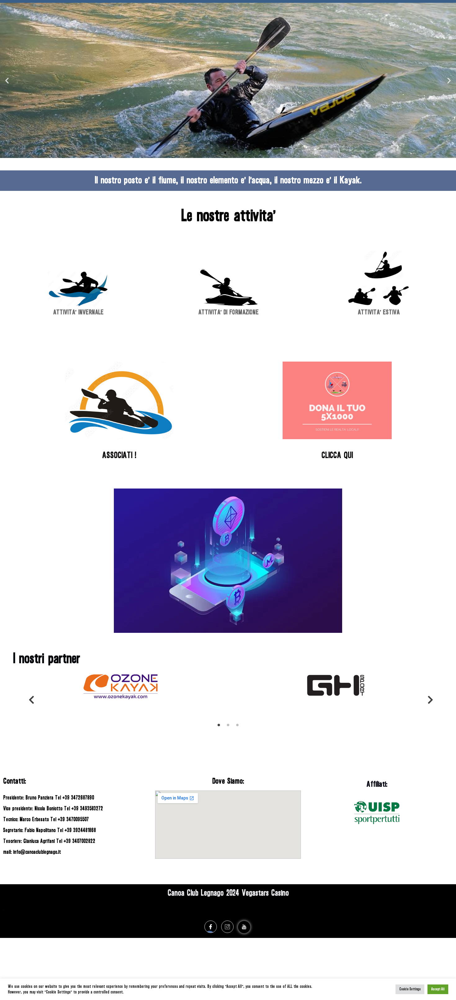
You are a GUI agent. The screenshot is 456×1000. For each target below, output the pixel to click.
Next (427, 698)
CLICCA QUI (337, 455)
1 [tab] (219, 727)
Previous (28, 698)
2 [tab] (228, 727)
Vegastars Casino (265, 893)
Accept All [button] (438, 989)
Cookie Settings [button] (410, 989)
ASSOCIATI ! (119, 455)
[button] (220, 153)
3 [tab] (237, 727)
